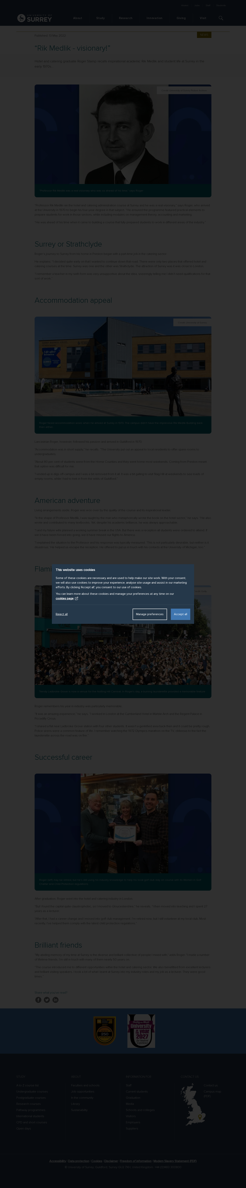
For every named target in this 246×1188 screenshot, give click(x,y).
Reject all (62, 614)
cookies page (65, 598)
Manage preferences (150, 614)
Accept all (180, 614)
